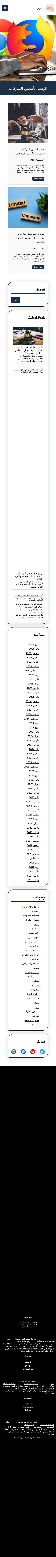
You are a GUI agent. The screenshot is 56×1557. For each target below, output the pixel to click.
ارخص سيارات (31, 942)
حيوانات (35, 981)
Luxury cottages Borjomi (26, 1339)
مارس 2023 (33, 789)
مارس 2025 (33, 688)
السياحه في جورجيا (32, 1432)
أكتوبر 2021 (33, 850)
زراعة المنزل (32, 994)
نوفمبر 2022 (32, 806)
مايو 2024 (34, 732)
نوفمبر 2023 (33, 754)
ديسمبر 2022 (32, 802)
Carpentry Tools (30, 907)
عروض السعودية (31, 1384)
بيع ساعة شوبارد (26, 1351)
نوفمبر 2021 (33, 845)
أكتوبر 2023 (33, 758)
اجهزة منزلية (33, 937)
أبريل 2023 (33, 784)
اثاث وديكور (33, 933)
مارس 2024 (33, 740)
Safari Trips (32, 920)
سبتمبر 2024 (32, 714)
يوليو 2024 (33, 723)
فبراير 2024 (33, 745)
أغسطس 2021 (31, 858)
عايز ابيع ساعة (42, 1351)
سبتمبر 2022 (32, 815)
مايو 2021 (34, 871)
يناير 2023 (34, 797)
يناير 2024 (34, 749)
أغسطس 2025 (31, 671)
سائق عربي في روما (28, 1391)
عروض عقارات (31, 1012)
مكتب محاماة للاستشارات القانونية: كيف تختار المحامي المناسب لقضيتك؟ (29, 350)
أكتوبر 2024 (33, 710)
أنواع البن (40, 1386)
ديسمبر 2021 (32, 841)
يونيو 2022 (33, 819)
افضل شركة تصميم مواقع (26, 1422)
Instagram (28, 1407)
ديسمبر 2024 (32, 701)
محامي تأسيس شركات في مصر (28, 1344)
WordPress (37, 1438)
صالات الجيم (33, 998)
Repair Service (31, 916)
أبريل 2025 (33, 684)
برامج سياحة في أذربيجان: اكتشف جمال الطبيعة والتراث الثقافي (28, 576)
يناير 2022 (34, 837)
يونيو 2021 (34, 867)
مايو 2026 (34, 649)
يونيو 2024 (33, 727)
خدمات (35, 985)
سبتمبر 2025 (32, 666)
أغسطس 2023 (31, 767)
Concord (37, 1427)
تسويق (35, 968)
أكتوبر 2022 (33, 810)
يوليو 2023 (34, 771)
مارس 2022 (33, 828)
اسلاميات (34, 946)
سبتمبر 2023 (32, 762)
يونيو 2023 (34, 776)
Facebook (28, 1404)
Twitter (28, 1410)
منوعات (35, 1025)
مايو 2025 (34, 679)
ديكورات (35, 990)
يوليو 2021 (34, 863)
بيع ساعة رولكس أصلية (37, 1430)
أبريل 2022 (33, 824)
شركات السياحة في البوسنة (32, 1346)
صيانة (36, 1003)
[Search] (15, 300)
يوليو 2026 (33, 645)
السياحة (35, 959)
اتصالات (35, 929)
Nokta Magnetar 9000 (27, 1349)
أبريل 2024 (33, 736)
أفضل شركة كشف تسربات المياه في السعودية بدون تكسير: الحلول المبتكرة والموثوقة (29, 608)
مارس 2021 (33, 876)
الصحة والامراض (30, 964)
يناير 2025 (34, 697)
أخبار (37, 924)
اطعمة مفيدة (32, 950)
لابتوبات (35, 1016)
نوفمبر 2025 (33, 658)
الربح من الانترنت (30, 955)
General (34, 911)
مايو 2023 (34, 780)
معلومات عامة (32, 1020)
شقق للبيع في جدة (21, 1427)
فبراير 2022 (33, 832)
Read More (38, 179)
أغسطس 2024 (31, 719)
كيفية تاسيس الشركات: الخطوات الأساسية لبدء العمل (29, 151)
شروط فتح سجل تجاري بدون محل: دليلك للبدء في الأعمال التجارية (29, 238)
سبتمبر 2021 (33, 854)
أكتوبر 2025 (33, 662)
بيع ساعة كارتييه (17, 1430)
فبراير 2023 (33, 793)
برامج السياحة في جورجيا (32, 1389)
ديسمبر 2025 (32, 653)
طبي (37, 1007)
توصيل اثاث (33, 977)
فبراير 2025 (33, 692)
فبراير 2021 (33, 880)
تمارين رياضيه (32, 972)
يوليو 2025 (34, 675)
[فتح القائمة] (5, 8)
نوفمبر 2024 (32, 706)
